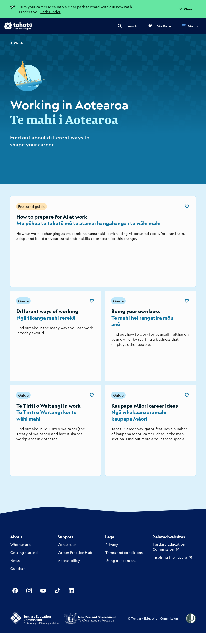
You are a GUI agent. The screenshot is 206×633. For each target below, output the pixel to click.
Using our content (120, 560)
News (15, 560)
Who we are (20, 544)
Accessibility (69, 560)
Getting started (24, 552)
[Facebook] (15, 591)
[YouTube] (43, 591)
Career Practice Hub (75, 552)
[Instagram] (29, 591)
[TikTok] (57, 591)
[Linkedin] (71, 591)
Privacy (111, 544)
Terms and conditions (124, 552)
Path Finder (50, 11)
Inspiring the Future (170, 557)
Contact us (67, 544)
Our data (18, 568)
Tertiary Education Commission (169, 546)
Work (18, 43)
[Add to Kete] (187, 206)
